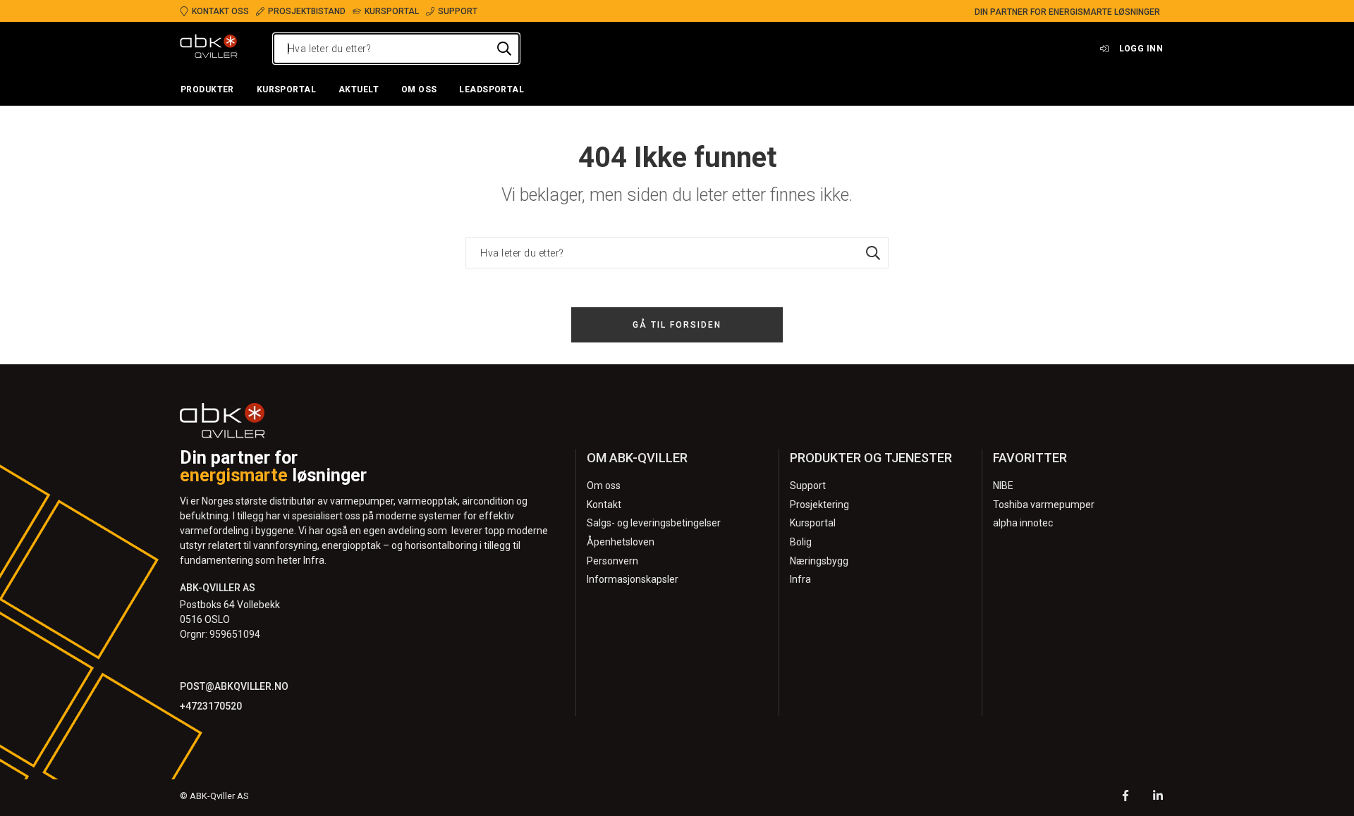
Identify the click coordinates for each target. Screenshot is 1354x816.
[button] (207, 90)
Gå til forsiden (677, 325)
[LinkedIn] (1158, 797)
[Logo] (209, 48)
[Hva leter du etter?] (504, 48)
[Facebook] (1125, 797)
